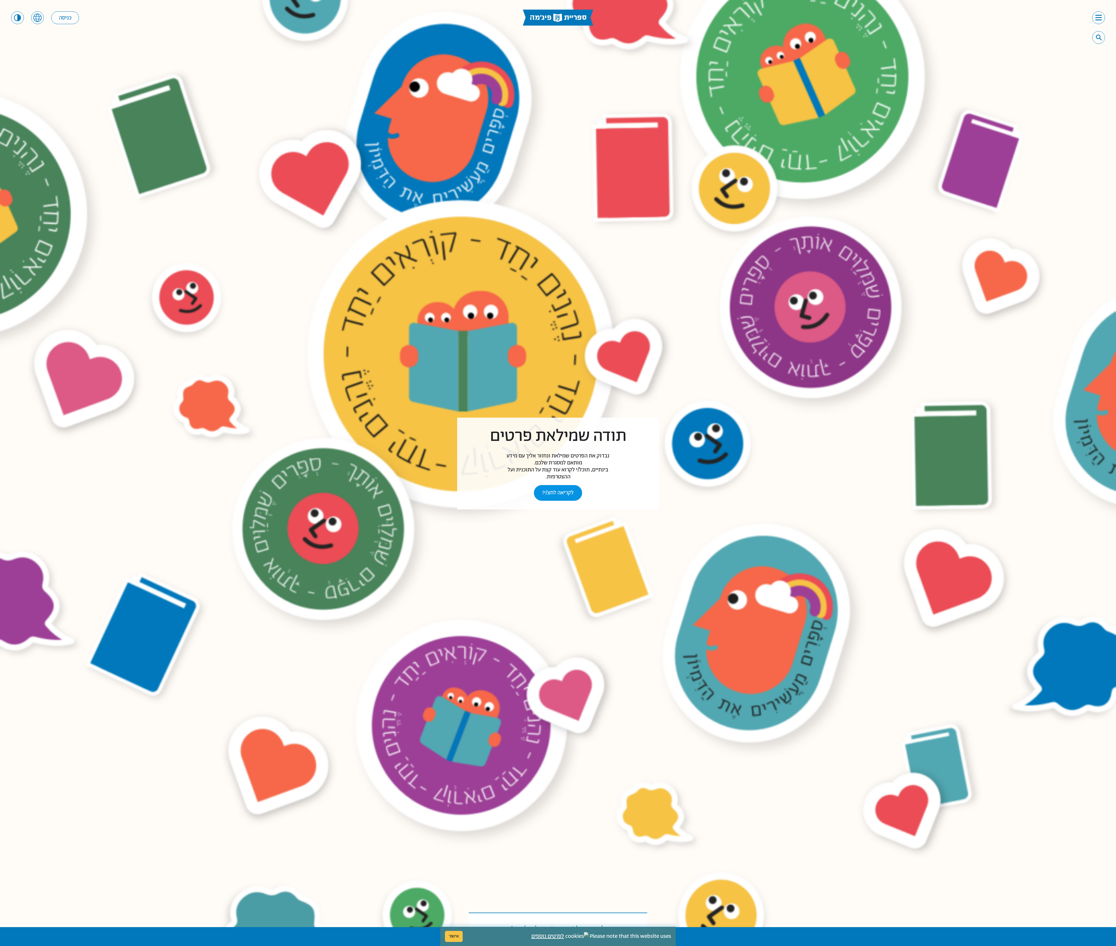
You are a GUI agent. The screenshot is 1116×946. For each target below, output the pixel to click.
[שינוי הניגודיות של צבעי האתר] (17, 17)
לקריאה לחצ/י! (558, 493)
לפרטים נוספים (547, 936)
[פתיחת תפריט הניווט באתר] (1098, 17)
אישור (454, 936)
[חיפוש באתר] (1099, 37)
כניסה (65, 18)
